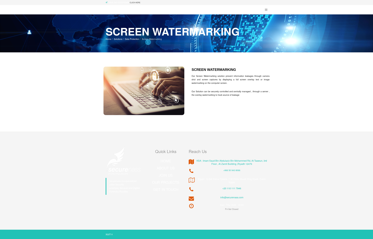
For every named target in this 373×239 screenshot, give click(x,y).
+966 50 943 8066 (231, 170)
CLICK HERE (135, 2)
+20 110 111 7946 (231, 188)
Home (108, 39)
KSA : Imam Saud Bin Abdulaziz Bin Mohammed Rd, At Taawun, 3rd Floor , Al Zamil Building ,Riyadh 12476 (232, 162)
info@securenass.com (231, 197)
